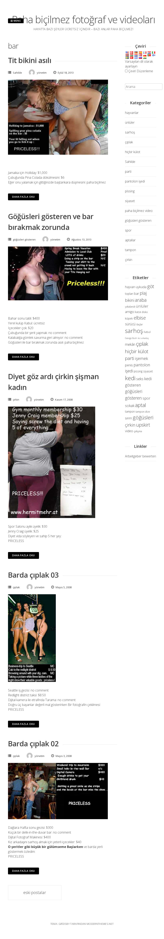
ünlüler (130, 122)
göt (150, 286)
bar (136, 293)
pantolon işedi (135, 181)
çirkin (16, 399)
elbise (140, 317)
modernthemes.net (100, 924)
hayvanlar (132, 112)
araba (141, 300)
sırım (128, 418)
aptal (140, 405)
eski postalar (34, 892)
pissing (130, 191)
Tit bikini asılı (29, 60)
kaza (138, 312)
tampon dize (143, 411)
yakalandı (130, 306)
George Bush (131, 338)
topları (129, 294)
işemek (141, 358)
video (129, 431)
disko (145, 312)
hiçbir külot (132, 152)
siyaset (130, 201)
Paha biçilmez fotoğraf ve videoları (83, 19)
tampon (130, 250)
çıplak (16, 587)
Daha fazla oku (23, 196)
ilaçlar (139, 324)
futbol (147, 332)
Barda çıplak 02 (33, 744)
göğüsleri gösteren (24, 239)
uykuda (141, 287)
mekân (130, 344)
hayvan (130, 287)
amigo (129, 311)
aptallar (130, 240)
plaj (143, 293)
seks (139, 378)
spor (128, 230)
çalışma (138, 431)
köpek (129, 318)
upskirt (143, 425)
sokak (129, 405)
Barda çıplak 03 (33, 575)
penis (129, 365)
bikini (129, 300)
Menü (17, 20)
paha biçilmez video (139, 210)
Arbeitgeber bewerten (140, 456)
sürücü (130, 324)
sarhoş (130, 132)
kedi (130, 378)
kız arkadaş (143, 338)
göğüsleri (143, 417)
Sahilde (17, 72)
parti (128, 171)
